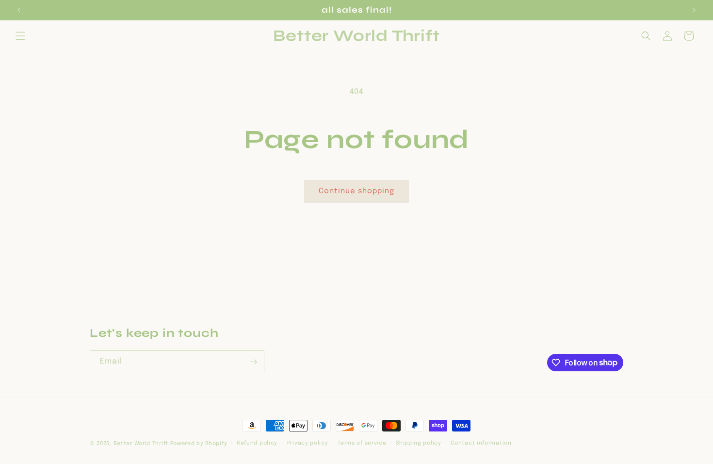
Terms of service (362, 443)
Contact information (481, 443)
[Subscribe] (253, 361)
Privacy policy (307, 443)
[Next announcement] (694, 10)
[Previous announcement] (19, 10)
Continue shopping (356, 191)
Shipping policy (418, 443)
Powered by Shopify (198, 444)
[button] (20, 36)
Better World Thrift (140, 444)
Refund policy (257, 443)
